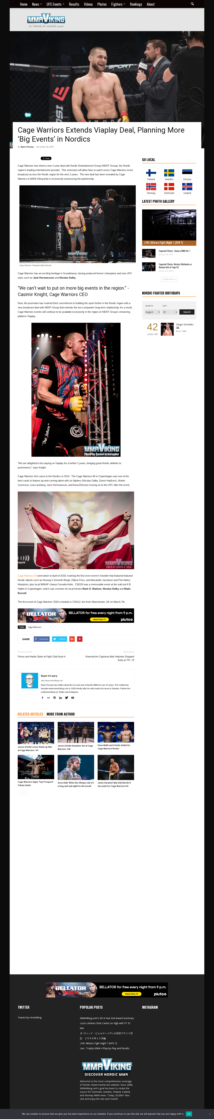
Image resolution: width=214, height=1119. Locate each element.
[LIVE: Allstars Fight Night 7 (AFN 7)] (169, 227)
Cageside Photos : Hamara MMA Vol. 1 (174, 250)
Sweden (169, 179)
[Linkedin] (62, 698)
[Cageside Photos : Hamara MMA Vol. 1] (148, 253)
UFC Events (54, 4)
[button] (192, 4)
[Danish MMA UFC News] (169, 186)
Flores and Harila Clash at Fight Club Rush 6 (42, 656)
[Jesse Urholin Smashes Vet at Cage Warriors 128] (76, 732)
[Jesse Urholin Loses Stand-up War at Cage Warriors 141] (36, 733)
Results (74, 4)
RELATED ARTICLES (30, 714)
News (35, 4)
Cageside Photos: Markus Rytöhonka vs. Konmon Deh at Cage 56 (175, 266)
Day (165, 306)
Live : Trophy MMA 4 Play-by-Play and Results (104, 1048)
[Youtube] (74, 698)
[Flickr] (49, 698)
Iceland (187, 193)
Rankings (136, 4)
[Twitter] (68, 698)
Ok (188, 1113)
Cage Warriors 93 (27, 575)
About (151, 4)
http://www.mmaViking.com (52, 681)
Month (149, 306)
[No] (209, 1114)
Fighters (117, 4)
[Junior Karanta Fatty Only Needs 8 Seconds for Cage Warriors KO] (116, 767)
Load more (168, 279)
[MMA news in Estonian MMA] (187, 172)
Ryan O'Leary (27, 146)
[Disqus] (76, 845)
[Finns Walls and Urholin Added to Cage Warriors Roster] (116, 732)
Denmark (169, 193)
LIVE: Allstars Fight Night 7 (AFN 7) (163, 242)
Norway (151, 193)
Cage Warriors (34, 627)
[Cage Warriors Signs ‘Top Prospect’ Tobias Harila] (36, 767)
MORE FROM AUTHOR (61, 714)
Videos (88, 4)
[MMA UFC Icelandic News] (187, 186)
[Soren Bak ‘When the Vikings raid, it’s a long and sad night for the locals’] (76, 767)
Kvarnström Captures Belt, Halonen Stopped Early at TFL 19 (110, 658)
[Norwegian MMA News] (151, 186)
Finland (151, 179)
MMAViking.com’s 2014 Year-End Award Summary (107, 1018)
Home (23, 4)
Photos (102, 4)
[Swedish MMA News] (151, 172)
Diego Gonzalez (184, 324)
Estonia (187, 179)
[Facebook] (43, 698)
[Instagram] (56, 698)
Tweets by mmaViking (29, 1017)
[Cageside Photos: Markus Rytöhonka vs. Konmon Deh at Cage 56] (148, 266)
